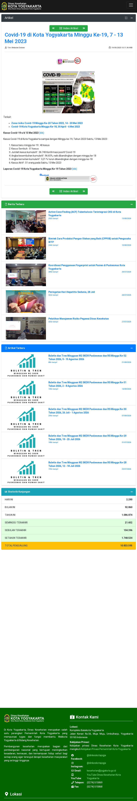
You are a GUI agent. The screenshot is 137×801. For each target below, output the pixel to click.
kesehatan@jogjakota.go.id (101, 770)
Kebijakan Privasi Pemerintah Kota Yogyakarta (105, 749)
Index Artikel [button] (70, 28)
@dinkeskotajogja (96, 755)
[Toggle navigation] (131, 5)
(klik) (41, 132)
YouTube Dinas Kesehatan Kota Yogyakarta (104, 776)
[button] (53, 28)
